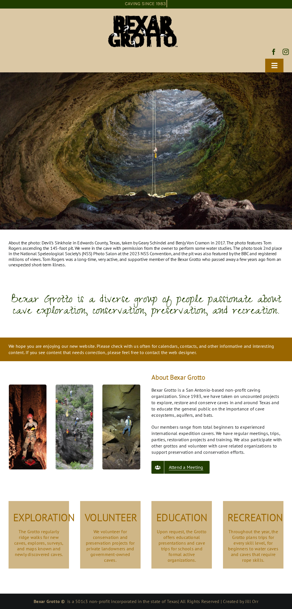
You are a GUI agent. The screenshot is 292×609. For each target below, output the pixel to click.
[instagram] (286, 52)
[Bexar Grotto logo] (143, 15)
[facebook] (274, 52)
